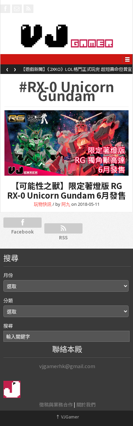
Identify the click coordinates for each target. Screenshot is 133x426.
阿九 (65, 204)
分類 (8, 300)
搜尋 (8, 325)
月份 (8, 275)
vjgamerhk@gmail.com (67, 365)
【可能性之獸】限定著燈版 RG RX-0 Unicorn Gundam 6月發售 (66, 190)
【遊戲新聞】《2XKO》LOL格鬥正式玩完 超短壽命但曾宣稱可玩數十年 (76, 71)
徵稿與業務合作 (56, 404)
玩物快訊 (42, 204)
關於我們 (85, 404)
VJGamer (67, 416)
